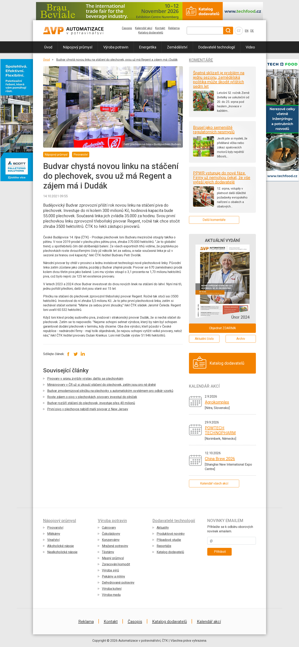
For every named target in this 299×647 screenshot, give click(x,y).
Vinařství (53, 540)
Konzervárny (111, 540)
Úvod (48, 47)
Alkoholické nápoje (60, 546)
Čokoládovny (111, 534)
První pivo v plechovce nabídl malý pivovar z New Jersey (87, 409)
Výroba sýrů (110, 570)
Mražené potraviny (115, 546)
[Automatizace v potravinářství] (77, 30)
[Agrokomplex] (195, 401)
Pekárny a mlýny (113, 576)
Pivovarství (55, 528)
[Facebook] (68, 354)
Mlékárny (53, 534)
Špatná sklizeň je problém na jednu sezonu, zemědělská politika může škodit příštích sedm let (218, 80)
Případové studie (169, 540)
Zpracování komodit (116, 564)
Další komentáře (214, 220)
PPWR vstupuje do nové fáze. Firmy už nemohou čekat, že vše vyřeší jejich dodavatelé (221, 177)
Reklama (174, 28)
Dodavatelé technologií (216, 47)
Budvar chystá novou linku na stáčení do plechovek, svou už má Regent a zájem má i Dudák (117, 59)
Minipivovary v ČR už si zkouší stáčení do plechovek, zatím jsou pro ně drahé (101, 385)
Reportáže (164, 546)
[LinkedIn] (83, 354)
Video (250, 47)
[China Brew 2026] (195, 460)
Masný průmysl (113, 558)
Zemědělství (177, 47)
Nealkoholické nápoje (62, 552)
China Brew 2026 (220, 458)
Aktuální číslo (204, 339)
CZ (239, 30)
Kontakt (160, 28)
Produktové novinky (171, 534)
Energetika (147, 47)
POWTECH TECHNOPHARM (220, 430)
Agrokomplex (217, 402)
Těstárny (108, 552)
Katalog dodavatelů (150, 32)
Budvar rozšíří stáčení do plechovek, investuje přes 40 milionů (91, 403)
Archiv (240, 339)
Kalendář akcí (143, 28)
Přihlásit (220, 552)
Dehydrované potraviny (118, 582)
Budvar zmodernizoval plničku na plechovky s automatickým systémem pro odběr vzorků (110, 391)
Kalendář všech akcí (214, 483)
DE (252, 30)
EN (246, 30)
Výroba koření (111, 589)
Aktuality (163, 528)
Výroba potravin (115, 47)
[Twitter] (75, 354)
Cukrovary (109, 528)
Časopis (127, 28)
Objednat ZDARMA (222, 328)
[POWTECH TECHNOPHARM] (195, 429)
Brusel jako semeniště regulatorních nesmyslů (214, 129)
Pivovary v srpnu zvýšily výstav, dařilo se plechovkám (85, 379)
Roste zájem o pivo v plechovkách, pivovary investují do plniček (92, 397)
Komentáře (201, 60)
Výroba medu (111, 595)
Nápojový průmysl (77, 47)
